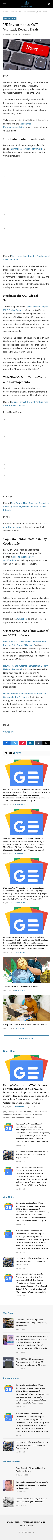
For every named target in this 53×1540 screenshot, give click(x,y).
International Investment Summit (26, 149)
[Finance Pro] (26, 4)
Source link (8, 732)
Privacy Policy (13, 1522)
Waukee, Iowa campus (34, 423)
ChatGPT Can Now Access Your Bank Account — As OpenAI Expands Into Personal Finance (31, 1362)
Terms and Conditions (34, 1522)
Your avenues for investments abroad (21, 986)
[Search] (49, 4)
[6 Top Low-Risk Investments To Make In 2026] (26, 1008)
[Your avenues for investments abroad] (26, 970)
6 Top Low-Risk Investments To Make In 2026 (25, 1024)
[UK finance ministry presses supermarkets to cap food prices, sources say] (8, 1323)
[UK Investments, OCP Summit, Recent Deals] (26, 54)
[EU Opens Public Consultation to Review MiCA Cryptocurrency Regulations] (8, 1155)
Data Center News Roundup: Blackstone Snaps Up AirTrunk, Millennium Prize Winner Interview (26, 506)
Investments (9, 19)
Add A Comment (26, 1038)
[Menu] (4, 4)
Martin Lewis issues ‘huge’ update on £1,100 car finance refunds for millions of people (32, 1485)
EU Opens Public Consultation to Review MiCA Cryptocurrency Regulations (32, 1154)
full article (22, 619)
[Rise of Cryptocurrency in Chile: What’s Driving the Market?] (8, 1502)
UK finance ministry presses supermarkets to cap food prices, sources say (31, 1322)
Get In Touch (26, 1526)
